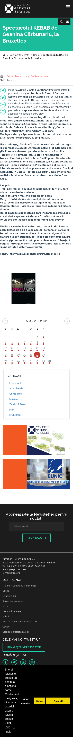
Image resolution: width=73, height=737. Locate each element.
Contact (6, 626)
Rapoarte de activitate (13, 601)
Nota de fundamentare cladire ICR (20, 621)
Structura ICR (9, 596)
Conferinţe (15, 393)
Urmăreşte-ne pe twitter (24, 647)
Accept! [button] (58, 701)
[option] (23, 289)
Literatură (15, 383)
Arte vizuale (16, 388)
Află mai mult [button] (10, 729)
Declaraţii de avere (12, 611)
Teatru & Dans (17, 404)
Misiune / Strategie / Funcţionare (19, 585)
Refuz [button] (39, 701)
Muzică (13, 399)
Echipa (6, 591)
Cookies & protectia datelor (16, 632)
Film (11, 409)
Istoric (5, 606)
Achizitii (7, 616)
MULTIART (15, 415)
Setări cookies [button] (25, 701)
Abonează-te (36, 537)
